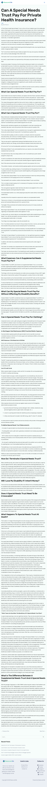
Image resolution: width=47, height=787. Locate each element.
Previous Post (5, 731)
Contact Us (24, 769)
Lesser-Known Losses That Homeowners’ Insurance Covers (13, 747)
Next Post (43, 731)
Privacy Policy (24, 765)
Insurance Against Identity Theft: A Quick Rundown (11, 755)
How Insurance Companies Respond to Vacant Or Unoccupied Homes (15, 750)
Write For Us (24, 767)
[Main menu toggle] (44, 2)
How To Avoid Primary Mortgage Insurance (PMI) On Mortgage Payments (16, 752)
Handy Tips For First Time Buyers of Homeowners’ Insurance (13, 745)
